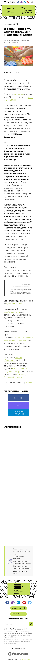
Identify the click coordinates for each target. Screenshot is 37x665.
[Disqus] (18, 457)
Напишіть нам (32, 2)
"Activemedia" (26, 659)
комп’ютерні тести (12, 312)
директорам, (25, 40)
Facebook (18, 398)
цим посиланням (14, 304)
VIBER (18, 405)
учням (20, 43)
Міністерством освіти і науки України (18, 634)
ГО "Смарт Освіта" (22, 632)
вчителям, (15, 40)
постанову (19, 94)
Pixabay (28, 383)
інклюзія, (8, 43)
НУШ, (14, 43)
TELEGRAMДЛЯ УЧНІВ (18, 412)
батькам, (8, 40)
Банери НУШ (16, 614)
